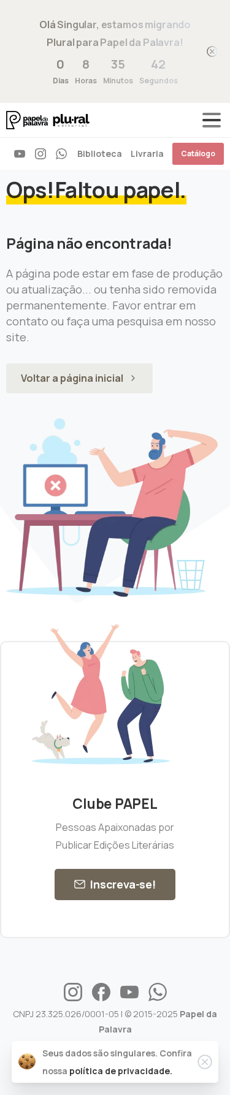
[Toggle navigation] (211, 120)
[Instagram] (40, 154)
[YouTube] (19, 154)
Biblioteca (99, 153)
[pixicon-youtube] (129, 991)
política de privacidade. (120, 1071)
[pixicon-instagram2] (73, 991)
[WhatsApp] (61, 154)
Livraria (147, 153)
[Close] (212, 51)
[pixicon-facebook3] (101, 991)
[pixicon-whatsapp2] (158, 991)
